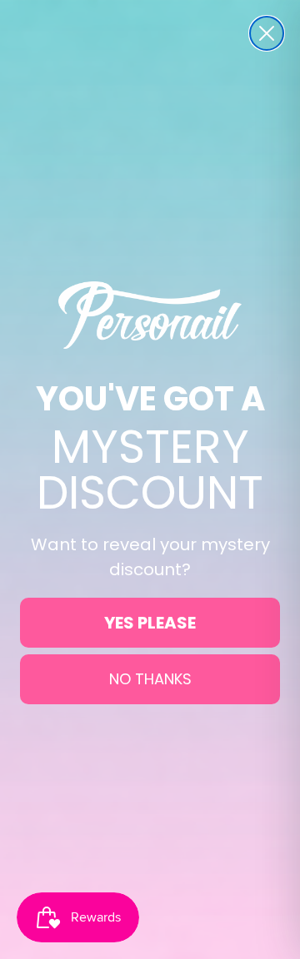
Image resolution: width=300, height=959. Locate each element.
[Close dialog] (266, 33)
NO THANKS (150, 678)
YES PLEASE (150, 622)
